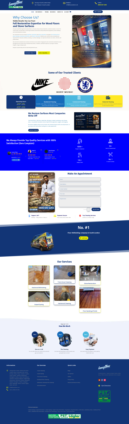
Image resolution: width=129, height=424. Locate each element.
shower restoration (36, 36)
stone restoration (42, 34)
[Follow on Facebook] (102, 380)
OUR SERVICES (38, 12)
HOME (32, 12)
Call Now (84, 238)
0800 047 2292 (102, 5)
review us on (15, 159)
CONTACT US (60, 12)
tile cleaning (54, 34)
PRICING (47, 12)
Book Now (96, 209)
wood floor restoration (32, 34)
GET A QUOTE (98, 11)
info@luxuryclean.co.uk (72, 5)
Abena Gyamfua (35, 150)
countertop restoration (25, 36)
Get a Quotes (43, 53)
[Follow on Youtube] (99, 380)
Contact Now (29, 53)
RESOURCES (53, 12)
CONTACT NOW (33, 130)
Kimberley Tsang (52, 150)
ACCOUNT (66, 12)
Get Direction (106, 386)
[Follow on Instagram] (105, 380)
